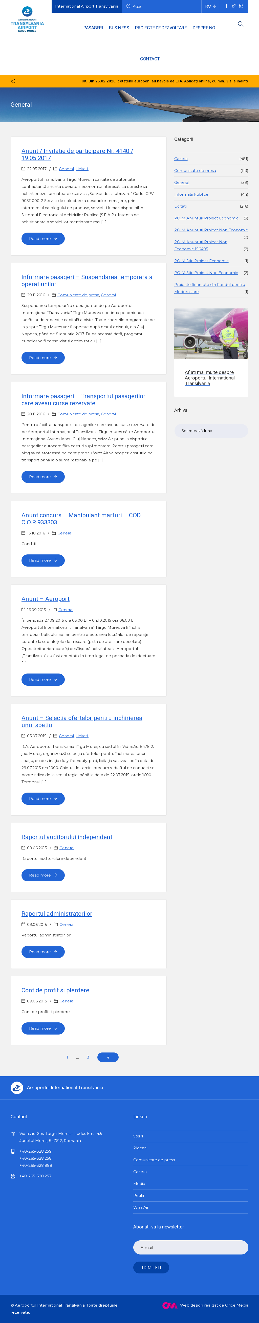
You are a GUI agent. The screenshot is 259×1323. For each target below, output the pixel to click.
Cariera (181, 158)
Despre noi (204, 27)
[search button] (240, 25)
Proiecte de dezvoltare (161, 27)
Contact (150, 58)
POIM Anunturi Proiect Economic (206, 218)
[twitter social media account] (234, 6)
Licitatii (82, 168)
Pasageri (93, 27)
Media (139, 1183)
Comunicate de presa (78, 295)
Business (119, 27)
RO (208, 6)
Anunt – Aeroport (45, 598)
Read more (40, 238)
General (66, 168)
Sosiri (138, 1136)
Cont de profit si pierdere (55, 990)
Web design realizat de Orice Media (214, 1305)
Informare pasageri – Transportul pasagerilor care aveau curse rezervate (83, 400)
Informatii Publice (191, 194)
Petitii (138, 1195)
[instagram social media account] (241, 6)
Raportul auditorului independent (66, 837)
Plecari (139, 1148)
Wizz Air (140, 1207)
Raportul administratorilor (56, 913)
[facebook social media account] (226, 6)
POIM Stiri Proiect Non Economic (206, 272)
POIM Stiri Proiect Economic (201, 260)
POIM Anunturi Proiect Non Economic (211, 230)
